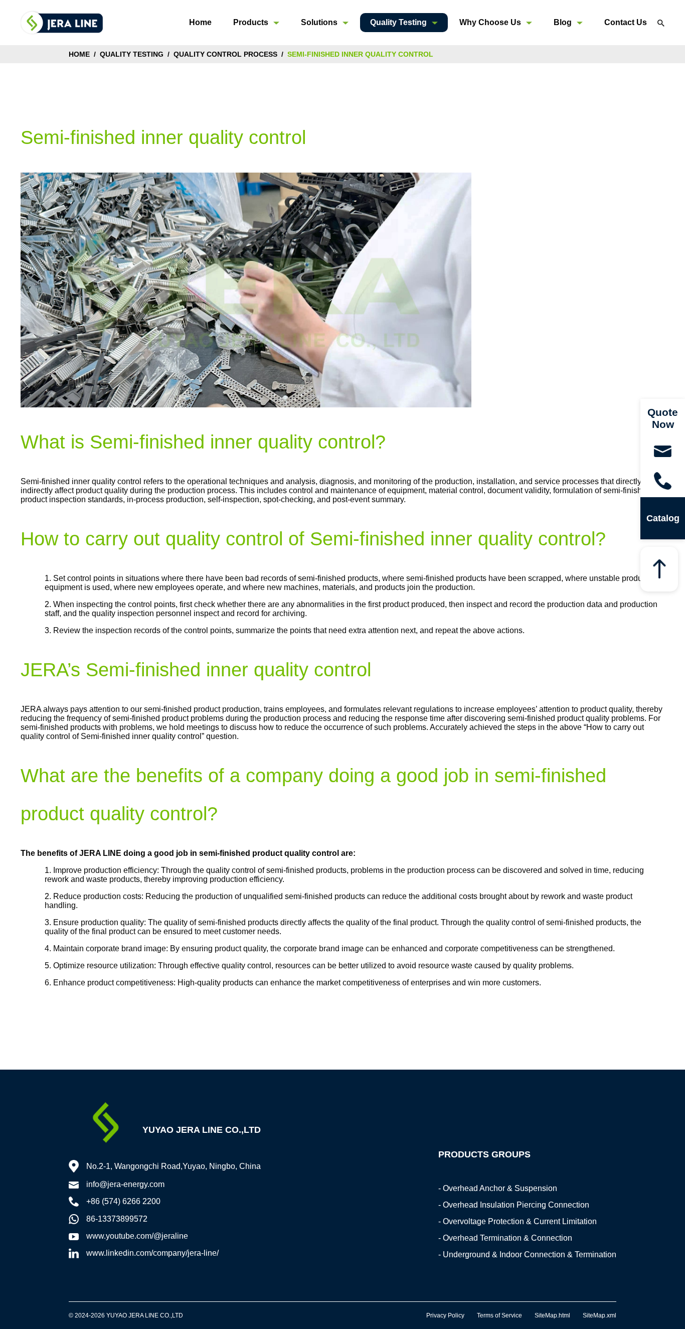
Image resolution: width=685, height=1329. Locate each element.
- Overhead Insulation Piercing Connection (513, 1205)
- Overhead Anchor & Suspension (497, 1188)
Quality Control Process (225, 54)
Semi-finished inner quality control (360, 54)
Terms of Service (499, 1315)
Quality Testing (131, 54)
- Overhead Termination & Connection (505, 1238)
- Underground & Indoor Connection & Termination (527, 1254)
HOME (79, 54)
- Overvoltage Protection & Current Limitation (517, 1221)
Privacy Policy (445, 1315)
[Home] (62, 22)
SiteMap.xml (599, 1315)
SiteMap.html (552, 1315)
